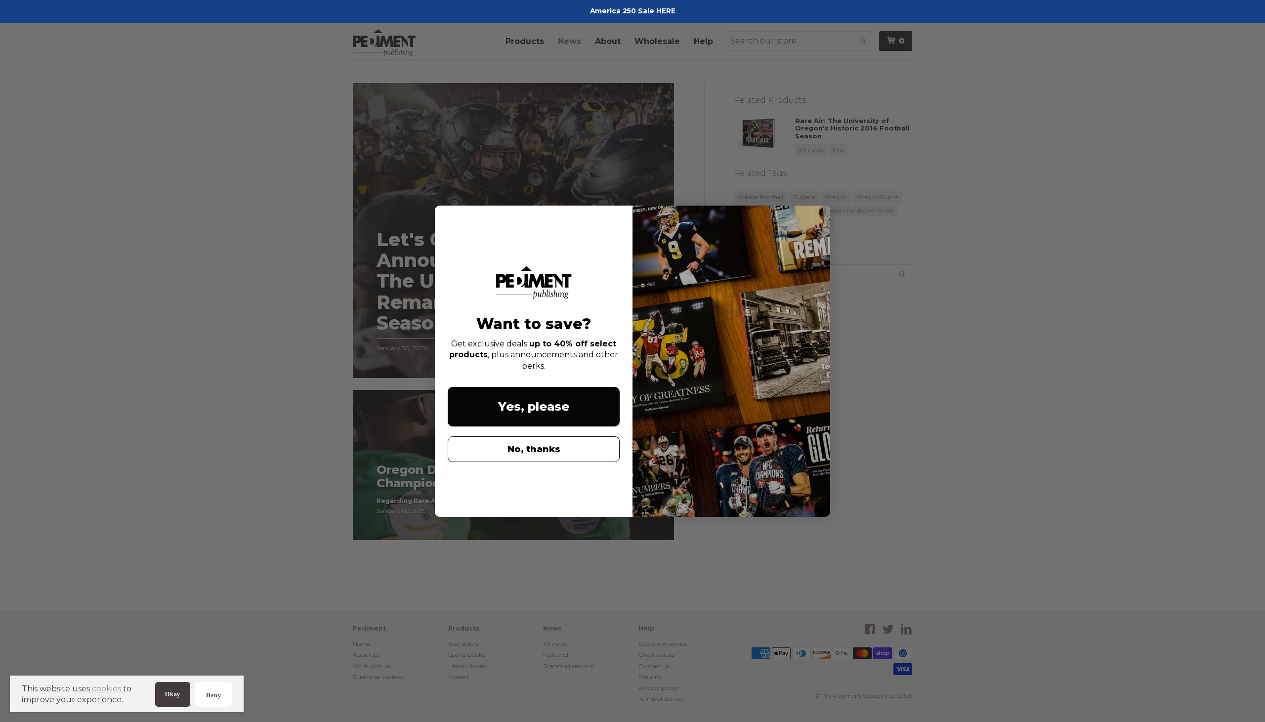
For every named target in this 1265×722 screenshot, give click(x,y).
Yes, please (533, 406)
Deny (213, 695)
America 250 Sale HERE (632, 11)
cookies (106, 688)
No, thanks (533, 449)
